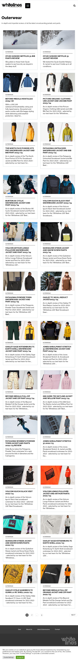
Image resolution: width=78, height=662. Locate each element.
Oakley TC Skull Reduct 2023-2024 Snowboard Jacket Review (58, 294)
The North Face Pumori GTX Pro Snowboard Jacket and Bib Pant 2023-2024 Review (20, 144)
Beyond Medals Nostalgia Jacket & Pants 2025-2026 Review (20, 96)
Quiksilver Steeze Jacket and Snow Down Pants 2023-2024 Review (58, 244)
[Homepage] (68, 640)
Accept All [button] (20, 657)
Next (73, 615)
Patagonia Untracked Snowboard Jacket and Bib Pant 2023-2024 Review (58, 146)
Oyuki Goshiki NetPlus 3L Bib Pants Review (20, 50)
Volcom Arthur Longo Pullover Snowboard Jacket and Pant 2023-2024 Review (20, 245)
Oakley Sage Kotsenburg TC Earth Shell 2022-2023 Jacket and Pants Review (58, 537)
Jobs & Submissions (43, 629)
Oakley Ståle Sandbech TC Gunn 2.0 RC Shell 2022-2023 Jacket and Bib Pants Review (20, 585)
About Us (29, 629)
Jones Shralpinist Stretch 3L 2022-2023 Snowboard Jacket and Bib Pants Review (58, 437)
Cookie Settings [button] (9, 657)
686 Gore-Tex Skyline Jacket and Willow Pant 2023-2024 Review (58, 391)
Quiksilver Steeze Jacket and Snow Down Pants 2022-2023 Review (20, 538)
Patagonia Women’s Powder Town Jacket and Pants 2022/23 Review (20, 437)
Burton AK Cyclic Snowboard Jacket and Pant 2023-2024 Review (20, 197)
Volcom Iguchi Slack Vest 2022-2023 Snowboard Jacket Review (20, 488)
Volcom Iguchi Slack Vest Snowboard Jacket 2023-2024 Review (58, 197)
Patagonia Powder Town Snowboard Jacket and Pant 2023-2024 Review (20, 295)
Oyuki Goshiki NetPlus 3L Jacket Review (58, 50)
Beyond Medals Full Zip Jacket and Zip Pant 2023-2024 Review (20, 391)
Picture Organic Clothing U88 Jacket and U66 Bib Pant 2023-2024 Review (58, 95)
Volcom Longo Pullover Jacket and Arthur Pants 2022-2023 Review (58, 489)
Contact (57, 629)
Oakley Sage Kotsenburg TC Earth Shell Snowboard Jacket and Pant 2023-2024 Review (20, 343)
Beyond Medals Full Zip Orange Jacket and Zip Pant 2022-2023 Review (58, 586)
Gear (19, 629)
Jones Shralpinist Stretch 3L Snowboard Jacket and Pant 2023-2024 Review (58, 344)
